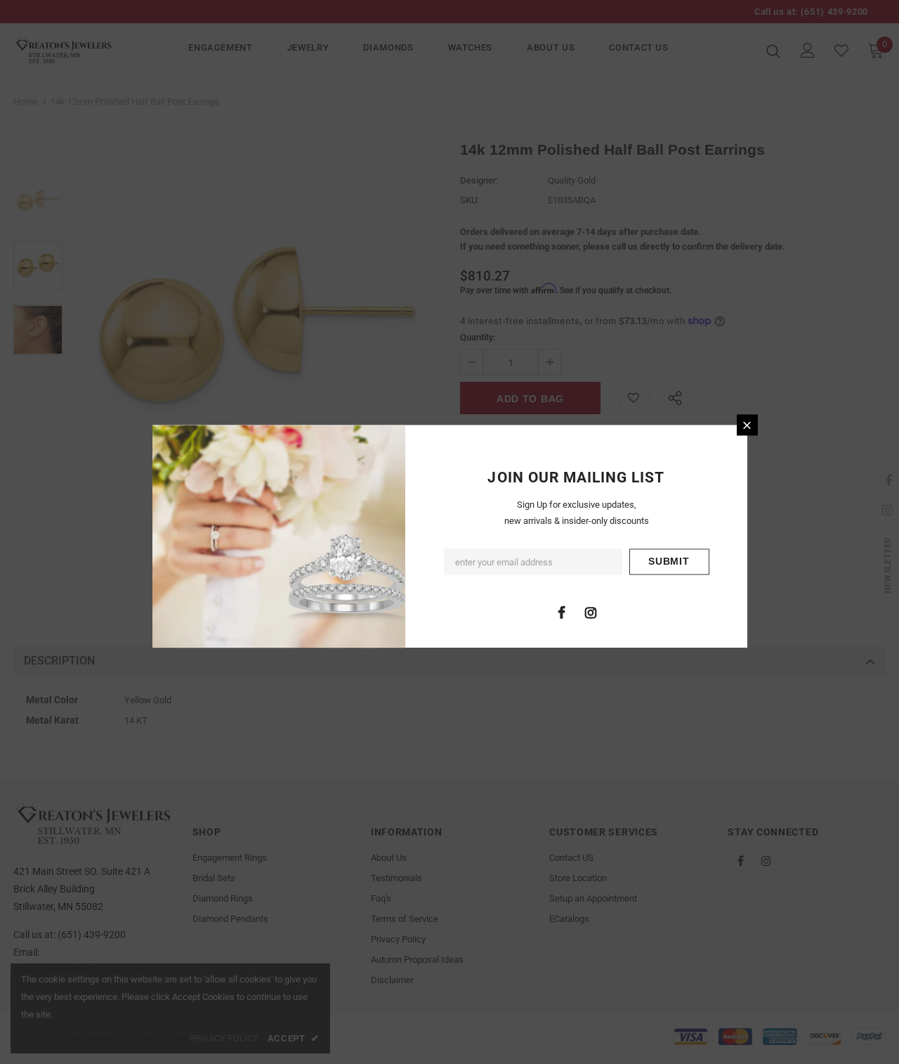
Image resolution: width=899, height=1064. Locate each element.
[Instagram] (590, 612)
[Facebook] (561, 612)
